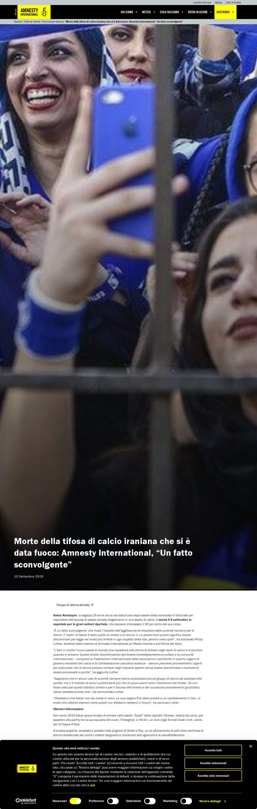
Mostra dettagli (210, 801)
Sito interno (233, 2)
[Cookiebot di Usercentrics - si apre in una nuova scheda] (26, 801)
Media (218, 2)
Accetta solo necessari (213, 775)
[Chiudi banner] (250, 746)
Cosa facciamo (169, 12)
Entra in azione (198, 12)
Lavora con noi (202, 2)
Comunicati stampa (53, 21)
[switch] (113, 801)
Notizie (146, 12)
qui (92, 785)
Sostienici (223, 12)
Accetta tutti (213, 750)
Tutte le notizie (32, 21)
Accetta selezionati (213, 763)
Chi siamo (127, 12)
